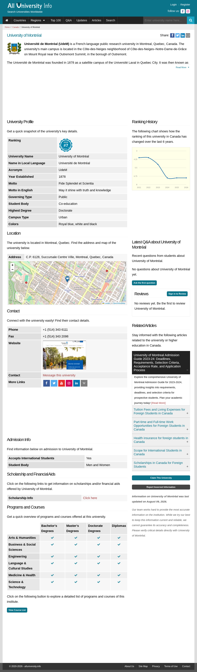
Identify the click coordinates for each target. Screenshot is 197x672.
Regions (36, 20)
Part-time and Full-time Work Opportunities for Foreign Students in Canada (159, 425)
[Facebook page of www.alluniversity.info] (183, 11)
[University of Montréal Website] (64, 368)
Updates (81, 20)
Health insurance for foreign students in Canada (161, 440)
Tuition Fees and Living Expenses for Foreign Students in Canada (159, 411)
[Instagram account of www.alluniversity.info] (188, 11)
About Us (129, 666)
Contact (186, 666)
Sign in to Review (177, 294)
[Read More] (158, 403)
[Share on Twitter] (177, 35)
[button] (67, 279)
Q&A (69, 20)
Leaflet (107, 303)
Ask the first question (144, 283)
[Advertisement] (67, 93)
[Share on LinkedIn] (183, 35)
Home (7, 27)
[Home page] (7, 20)
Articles (96, 20)
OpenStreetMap (119, 303)
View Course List (17, 610)
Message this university (59, 375)
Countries (20, 20)
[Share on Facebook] (172, 35)
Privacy (156, 666)
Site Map (143, 666)
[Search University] (190, 20)
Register (185, 4)
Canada (15, 27)
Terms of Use (171, 666)
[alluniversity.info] (29, 8)
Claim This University (161, 478)
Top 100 (56, 20)
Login (173, 4)
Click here (90, 498)
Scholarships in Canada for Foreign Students (158, 464)
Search (110, 20)
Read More (181, 67)
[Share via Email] (188, 35)
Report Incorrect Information (161, 487)
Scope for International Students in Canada (158, 452)
